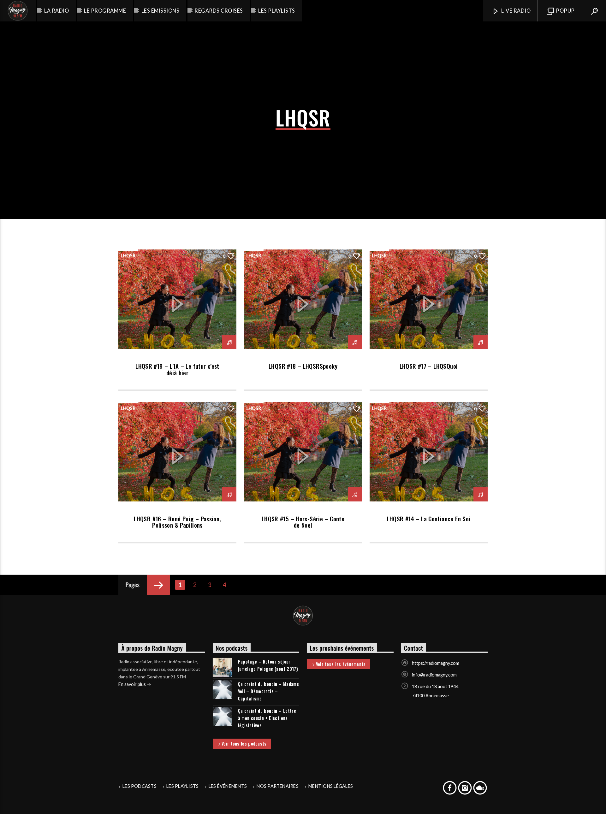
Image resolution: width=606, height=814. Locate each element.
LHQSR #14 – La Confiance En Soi (429, 518)
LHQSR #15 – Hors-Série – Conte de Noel (303, 522)
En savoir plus (132, 684)
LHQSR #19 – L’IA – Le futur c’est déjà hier (177, 369)
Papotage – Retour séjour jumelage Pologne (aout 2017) (268, 665)
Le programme (105, 11)
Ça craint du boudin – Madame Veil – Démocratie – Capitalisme (268, 691)
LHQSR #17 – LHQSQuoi (429, 366)
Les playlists (276, 11)
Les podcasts (139, 786)
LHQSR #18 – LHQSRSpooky (303, 366)
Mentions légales (330, 786)
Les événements (228, 786)
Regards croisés (218, 11)
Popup (565, 11)
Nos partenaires (278, 786)
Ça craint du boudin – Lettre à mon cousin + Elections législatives (267, 718)
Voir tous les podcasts (244, 743)
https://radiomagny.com (435, 663)
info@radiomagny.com (434, 674)
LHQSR (128, 255)
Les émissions (160, 11)
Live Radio (515, 11)
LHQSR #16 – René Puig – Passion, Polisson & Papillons (177, 522)
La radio (56, 11)
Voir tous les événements (341, 664)
